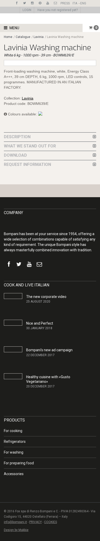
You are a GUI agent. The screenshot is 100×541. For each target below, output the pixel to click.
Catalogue (23, 37)
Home (8, 37)
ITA (75, 3)
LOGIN (27, 10)
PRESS (65, 3)
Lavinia (39, 37)
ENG (83, 3)
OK (87, 482)
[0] (90, 28)
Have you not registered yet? (57, 10)
